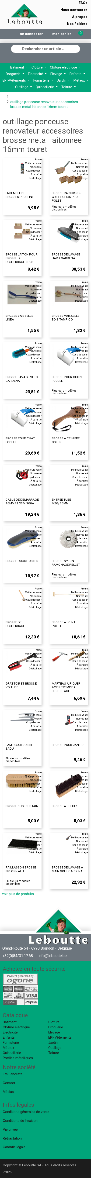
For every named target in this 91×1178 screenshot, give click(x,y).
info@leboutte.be (52, 956)
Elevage (56, 74)
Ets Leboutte (12, 1074)
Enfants (76, 74)
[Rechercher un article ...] (76, 48)
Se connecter (31, 34)
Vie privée (10, 1129)
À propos (79, 17)
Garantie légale (14, 1147)
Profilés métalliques (18, 1058)
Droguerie (13, 74)
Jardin (62, 80)
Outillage (22, 87)
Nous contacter (73, 10)
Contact (9, 1083)
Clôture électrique (64, 67)
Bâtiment (17, 67)
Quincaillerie (45, 87)
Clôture (38, 67)
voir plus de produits (18, 894)
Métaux (80, 80)
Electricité (36, 74)
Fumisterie (41, 80)
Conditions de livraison (20, 1121)
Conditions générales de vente (26, 1112)
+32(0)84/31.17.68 (17, 956)
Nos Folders (77, 24)
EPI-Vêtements (15, 80)
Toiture (67, 87)
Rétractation (12, 1138)
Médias (8, 1092)
